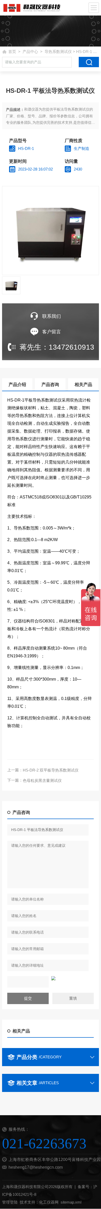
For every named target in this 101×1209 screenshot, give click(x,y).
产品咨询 (50, 384)
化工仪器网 (49, 1202)
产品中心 (30, 51)
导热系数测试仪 (58, 51)
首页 (12, 51)
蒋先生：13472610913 (57, 347)
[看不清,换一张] (50, 978)
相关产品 (83, 384)
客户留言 (51, 331)
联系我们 (51, 316)
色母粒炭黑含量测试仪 (42, 780)
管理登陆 (10, 1202)
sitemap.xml (71, 1202)
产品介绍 (17, 384)
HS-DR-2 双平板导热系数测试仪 (50, 770)
